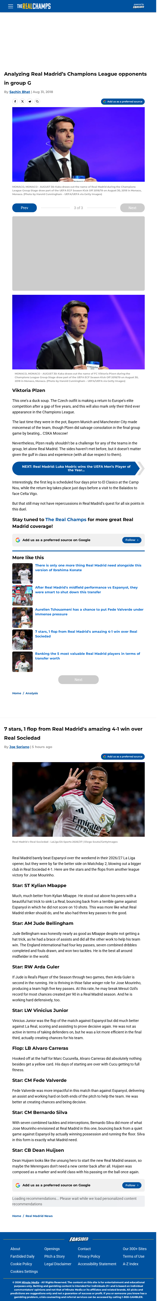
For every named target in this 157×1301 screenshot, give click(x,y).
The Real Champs (65, 519)
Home (16, 693)
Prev (24, 208)
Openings (52, 1249)
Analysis (32, 693)
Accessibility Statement (97, 1264)
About (15, 1249)
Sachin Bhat (19, 92)
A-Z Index (130, 1264)
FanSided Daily (22, 1256)
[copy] (37, 101)
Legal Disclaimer (57, 1264)
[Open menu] (10, 6)
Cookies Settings (24, 1271)
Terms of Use (134, 1256)
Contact (84, 1249)
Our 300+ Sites (135, 1249)
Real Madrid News (39, 1216)
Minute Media (30, 1282)
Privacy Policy (89, 1256)
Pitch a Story (54, 1256)
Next (132, 208)
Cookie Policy (21, 1264)
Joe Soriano (19, 747)
